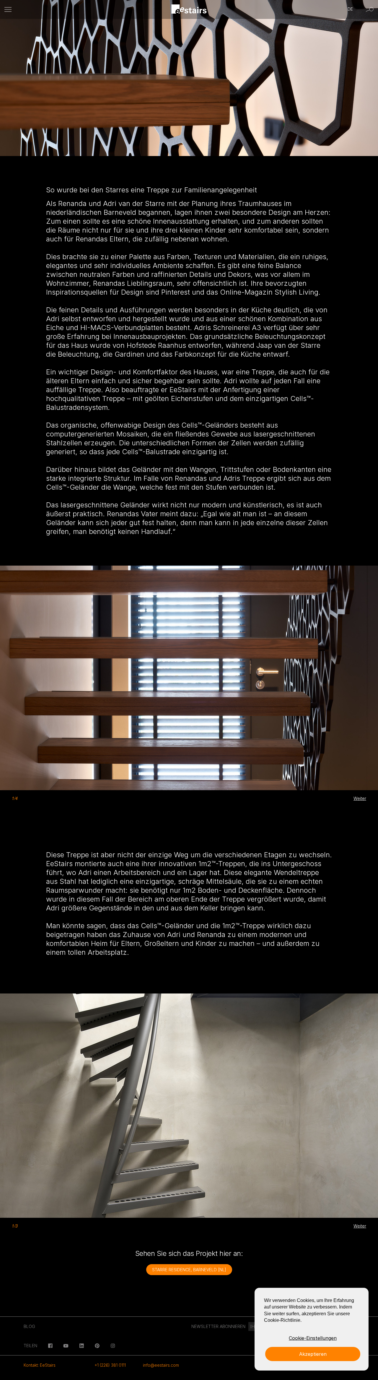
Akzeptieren (313, 1354)
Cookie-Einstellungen (313, 1338)
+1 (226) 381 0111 (110, 1365)
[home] (189, 9)
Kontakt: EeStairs (40, 1365)
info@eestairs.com (161, 1365)
